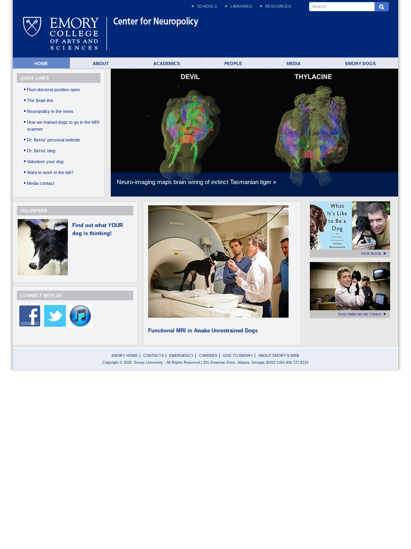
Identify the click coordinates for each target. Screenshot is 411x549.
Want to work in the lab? (50, 172)
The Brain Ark (40, 100)
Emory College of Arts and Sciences (65, 36)
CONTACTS (153, 356)
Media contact (40, 183)
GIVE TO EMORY (238, 356)
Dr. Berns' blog (41, 150)
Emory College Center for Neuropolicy (214, 36)
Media (294, 63)
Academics (166, 63)
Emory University (148, 363)
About (101, 63)
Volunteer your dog (45, 161)
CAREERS (208, 356)
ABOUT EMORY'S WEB (278, 356)
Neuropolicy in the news (50, 111)
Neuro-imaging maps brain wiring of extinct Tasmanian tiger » (196, 181)
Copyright (110, 363)
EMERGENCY (181, 356)
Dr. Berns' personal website (53, 139)
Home (41, 63)
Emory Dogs (360, 63)
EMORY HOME (125, 356)
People (233, 63)
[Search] (381, 6)
